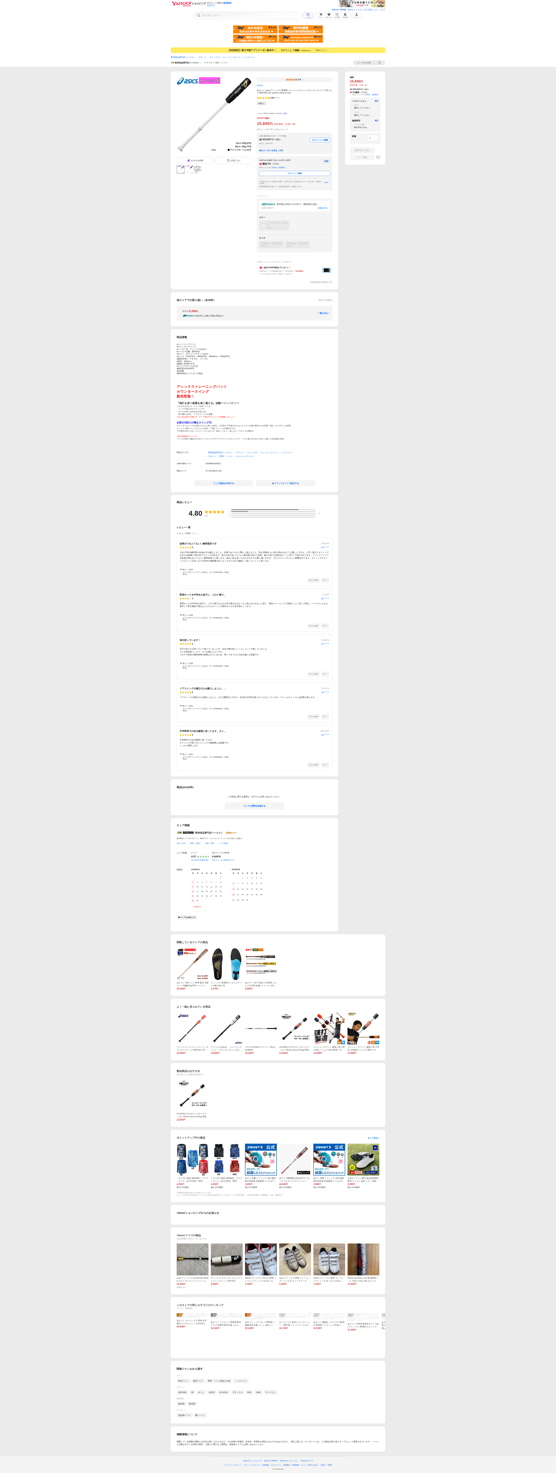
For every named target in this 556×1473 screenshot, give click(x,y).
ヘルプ (382, 9)
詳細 (285, 113)
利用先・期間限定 (278, 167)
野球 (222, 456)
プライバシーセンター (252, 1465)
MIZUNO (182, 1392)
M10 (249, 1392)
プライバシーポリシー (233, 1465)
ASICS (212, 1392)
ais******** (325, 644)
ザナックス (238, 1392)
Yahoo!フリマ (307, 1461)
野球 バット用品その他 (219, 1381)
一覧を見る (323, 313)
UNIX (258, 1392)
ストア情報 (223, 843)
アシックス (215, 57)
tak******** (325, 735)
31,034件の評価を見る (200, 860)
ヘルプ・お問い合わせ (309, 1465)
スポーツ (212, 456)
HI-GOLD (223, 1392)
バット (230, 456)
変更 (376, 101)
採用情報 (295, 1465)
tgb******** (325, 599)
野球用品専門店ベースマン (183, 57)
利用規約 (265, 1465)
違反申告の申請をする (322, 282)
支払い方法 (181, 843)
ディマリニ (270, 1392)
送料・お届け (195, 843)
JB (192, 1392)
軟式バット (183, 1381)
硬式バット (198, 1381)
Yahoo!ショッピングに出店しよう (362, 9)
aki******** (325, 692)
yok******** (325, 547)
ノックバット (241, 1381)
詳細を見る (323, 208)
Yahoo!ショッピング (252, 1461)
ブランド (202, 57)
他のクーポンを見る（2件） (272, 150)
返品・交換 (209, 843)
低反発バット (184, 1415)
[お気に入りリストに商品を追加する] (378, 157)
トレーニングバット (245, 456)
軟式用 (192, 1404)
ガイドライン (276, 1465)
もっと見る (373, 1138)
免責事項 (286, 1465)
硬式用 (181, 1404)
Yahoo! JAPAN (339, 9)
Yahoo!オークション (289, 1461)
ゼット (201, 1392)
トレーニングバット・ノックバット (239, 57)
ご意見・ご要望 (326, 1465)
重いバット (200, 1415)
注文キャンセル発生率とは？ (223, 860)
